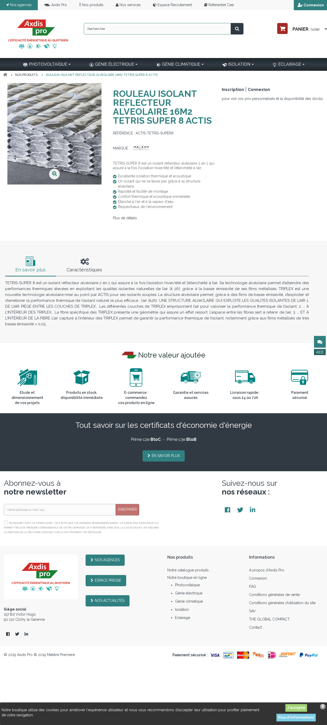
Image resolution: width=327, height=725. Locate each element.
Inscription (233, 89)
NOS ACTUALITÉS (109, 601)
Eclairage (182, 618)
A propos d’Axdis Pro (266, 570)
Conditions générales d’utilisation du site (282, 603)
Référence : (124, 133)
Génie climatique (189, 601)
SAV (252, 611)
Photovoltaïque (187, 585)
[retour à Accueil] (5, 75)
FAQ (252, 586)
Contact (255, 627)
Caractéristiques (84, 269)
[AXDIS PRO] (38, 34)
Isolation (182, 609)
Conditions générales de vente (274, 595)
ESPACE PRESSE (108, 580)
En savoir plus (30, 269)
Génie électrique (188, 593)
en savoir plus (166, 456)
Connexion (313, 5)
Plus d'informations (296, 717)
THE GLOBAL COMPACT (269, 619)
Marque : (121, 148)
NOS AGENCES (107, 560)
